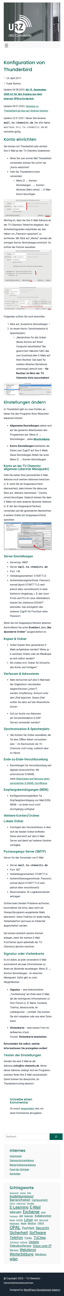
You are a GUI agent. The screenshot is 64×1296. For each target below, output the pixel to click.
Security (42, 1228)
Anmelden (15, 1173)
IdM (21, 1216)
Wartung (14, 1250)
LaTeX (19, 1220)
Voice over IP (42, 1246)
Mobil (23, 1223)
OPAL (15, 1227)
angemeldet (27, 1108)
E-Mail (35, 1207)
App (29, 1193)
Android (23, 1193)
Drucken (30, 1203)
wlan (14, 1258)
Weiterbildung (22, 1254)
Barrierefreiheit (20, 1200)
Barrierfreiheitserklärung (23, 1164)
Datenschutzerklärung (22, 1160)
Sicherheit (19, 1232)
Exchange (31, 1212)
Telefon (16, 1237)
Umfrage (23, 1242)
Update (34, 1242)
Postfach (28, 1228)
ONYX (41, 1223)
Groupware (14, 1216)
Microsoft (43, 1220)
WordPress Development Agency (42, 1289)
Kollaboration (43, 1215)
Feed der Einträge (19, 1169)
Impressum (16, 1156)
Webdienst (28, 1250)
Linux (28, 1220)
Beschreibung (42, 439)
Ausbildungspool (22, 1196)
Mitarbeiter (14, 1223)
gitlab (43, 1212)
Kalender (28, 1216)
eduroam (15, 1212)
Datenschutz (21, 1204)
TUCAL (28, 1237)
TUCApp (40, 1238)
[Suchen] (56, 1136)
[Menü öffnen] (6, 44)
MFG (36, 1220)
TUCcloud (14, 1242)
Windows (40, 1254)
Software (37, 1232)
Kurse (12, 1220)
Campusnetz (40, 1200)
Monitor (32, 1223)
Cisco (12, 1203)
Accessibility (14, 1193)
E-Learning (19, 1207)
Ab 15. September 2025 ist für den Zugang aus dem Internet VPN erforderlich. (25, 94)
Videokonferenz (20, 1246)
